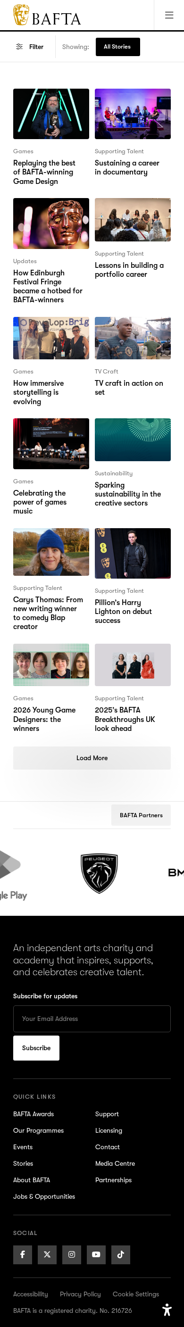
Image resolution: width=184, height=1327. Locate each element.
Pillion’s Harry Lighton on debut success (131, 539)
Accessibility (30, 1294)
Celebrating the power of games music (50, 430)
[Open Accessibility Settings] (167, 1310)
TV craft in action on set (129, 328)
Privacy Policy (80, 1294)
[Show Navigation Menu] (169, 15)
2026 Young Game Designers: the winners (51, 655)
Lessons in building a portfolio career (129, 209)
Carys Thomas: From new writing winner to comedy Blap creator (49, 545)
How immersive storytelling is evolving (50, 328)
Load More (92, 758)
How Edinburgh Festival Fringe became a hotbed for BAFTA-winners (48, 220)
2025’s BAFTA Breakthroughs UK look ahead (125, 660)
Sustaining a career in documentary (131, 100)
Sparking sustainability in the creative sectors (128, 435)
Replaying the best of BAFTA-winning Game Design (49, 105)
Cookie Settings (136, 1294)
